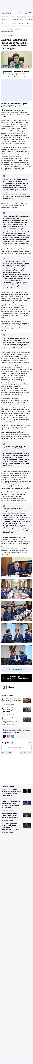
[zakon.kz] (6, 13)
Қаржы (14, 17)
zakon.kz (13, 112)
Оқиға (19, 17)
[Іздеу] (26, 12)
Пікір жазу (27, 752)
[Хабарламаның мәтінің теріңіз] (16, 747)
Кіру (30, 742)
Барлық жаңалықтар (13, 29)
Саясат (3, 17)
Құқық (24, 17)
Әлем (8, 17)
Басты (3, 29)
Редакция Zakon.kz (7, 31)
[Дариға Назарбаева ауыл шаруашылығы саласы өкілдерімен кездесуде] (16, 567)
